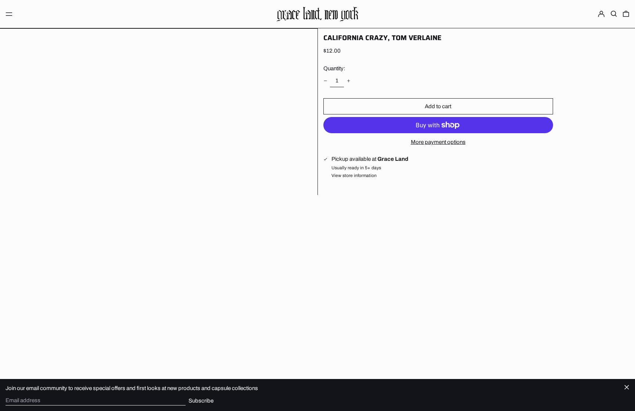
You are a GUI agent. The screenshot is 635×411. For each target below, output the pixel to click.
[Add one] (349, 80)
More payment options (438, 142)
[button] (613, 14)
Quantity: (334, 68)
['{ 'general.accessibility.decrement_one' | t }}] (325, 80)
